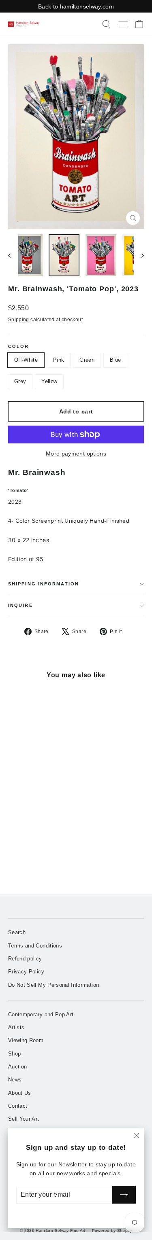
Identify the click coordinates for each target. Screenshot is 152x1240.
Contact (17, 1106)
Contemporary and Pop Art (40, 1014)
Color (18, 346)
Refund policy (25, 959)
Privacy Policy (26, 972)
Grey (20, 381)
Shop (14, 1054)
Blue (115, 360)
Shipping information (43, 583)
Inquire (20, 605)
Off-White (26, 360)
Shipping (18, 319)
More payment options (76, 453)
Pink (58, 360)
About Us (19, 1093)
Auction (17, 1067)
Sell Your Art (23, 1119)
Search (17, 932)
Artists (16, 1027)
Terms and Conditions (35, 946)
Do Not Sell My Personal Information (53, 985)
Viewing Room (25, 1040)
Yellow (49, 381)
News (14, 1080)
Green (86, 360)
